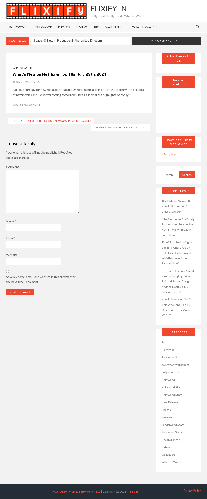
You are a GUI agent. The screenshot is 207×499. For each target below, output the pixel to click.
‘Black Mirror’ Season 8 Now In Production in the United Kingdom (59, 40)
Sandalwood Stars (173, 424)
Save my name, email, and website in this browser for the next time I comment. (41, 279)
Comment (13, 167)
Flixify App (169, 154)
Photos (64, 27)
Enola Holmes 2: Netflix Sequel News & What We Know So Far (53, 120)
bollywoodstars (171, 372)
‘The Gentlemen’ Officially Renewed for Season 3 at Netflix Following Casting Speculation (178, 227)
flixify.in (133, 491)
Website (12, 255)
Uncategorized (171, 439)
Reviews (82, 27)
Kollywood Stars (172, 394)
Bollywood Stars (172, 357)
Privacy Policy (192, 490)
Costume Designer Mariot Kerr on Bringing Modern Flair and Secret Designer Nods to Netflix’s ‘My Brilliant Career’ (178, 281)
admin (16, 81)
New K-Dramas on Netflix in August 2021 (118, 127)
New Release (170, 402)
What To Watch (144, 27)
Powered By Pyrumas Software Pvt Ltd (75, 491)
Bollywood (18, 27)
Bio (96, 27)
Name (11, 221)
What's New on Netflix (27, 104)
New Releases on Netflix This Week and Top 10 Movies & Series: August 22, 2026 (177, 307)
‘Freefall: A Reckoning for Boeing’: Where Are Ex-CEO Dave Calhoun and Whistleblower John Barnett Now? (177, 253)
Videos (166, 447)
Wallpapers (114, 27)
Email (11, 238)
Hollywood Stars (172, 387)
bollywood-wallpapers (175, 364)
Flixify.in (108, 8)
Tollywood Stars (172, 432)
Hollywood (43, 27)
